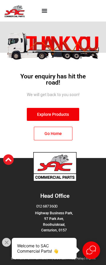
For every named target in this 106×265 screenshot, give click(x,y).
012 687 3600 (46, 206)
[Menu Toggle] (44, 11)
